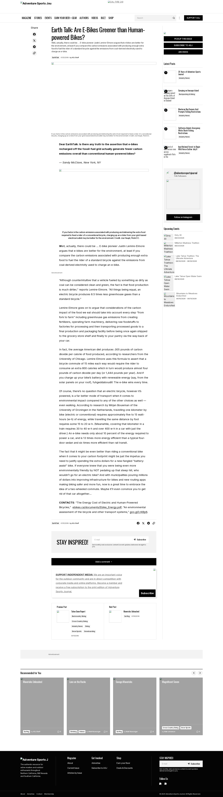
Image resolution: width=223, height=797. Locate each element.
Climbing (73, 732)
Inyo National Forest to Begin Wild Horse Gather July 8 (189, 148)
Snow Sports (76, 631)
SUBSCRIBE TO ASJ (183, 45)
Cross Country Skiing (80, 621)
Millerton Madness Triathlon (187, 243)
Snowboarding (89, 631)
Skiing (87, 626)
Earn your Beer (123, 763)
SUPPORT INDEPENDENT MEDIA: (89, 583)
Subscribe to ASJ (99, 768)
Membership (49, 794)
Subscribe (147, 593)
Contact (39, 794)
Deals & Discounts (125, 768)
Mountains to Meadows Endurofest (186, 294)
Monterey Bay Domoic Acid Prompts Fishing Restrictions (189, 110)
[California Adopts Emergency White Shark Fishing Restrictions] (170, 133)
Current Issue (73, 768)
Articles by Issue (74, 773)
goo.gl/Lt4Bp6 (138, 512)
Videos (82, 732)
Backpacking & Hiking (187, 94)
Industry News (77, 626)
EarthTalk (55, 57)
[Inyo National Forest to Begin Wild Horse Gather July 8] (170, 152)
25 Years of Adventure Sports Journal (189, 73)
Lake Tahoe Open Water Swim (188, 276)
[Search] (173, 18)
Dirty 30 (178, 235)
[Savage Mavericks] (134, 706)
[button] (179, 18)
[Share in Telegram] (34, 47)
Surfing (127, 616)
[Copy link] (34, 53)
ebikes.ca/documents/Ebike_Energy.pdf (97, 507)
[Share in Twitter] (34, 40)
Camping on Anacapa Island (188, 90)
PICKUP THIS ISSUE (183, 38)
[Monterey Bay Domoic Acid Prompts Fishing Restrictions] (170, 114)
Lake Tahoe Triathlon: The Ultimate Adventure (187, 257)
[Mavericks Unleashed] (130, 621)
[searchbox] (153, 18)
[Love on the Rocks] (88, 706)
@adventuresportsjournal (185, 173)
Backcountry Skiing (79, 616)
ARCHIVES (183, 52)
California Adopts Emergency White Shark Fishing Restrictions (189, 130)
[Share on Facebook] (34, 34)
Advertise (96, 763)
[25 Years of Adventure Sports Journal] (170, 77)
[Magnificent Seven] (181, 706)
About (70, 763)
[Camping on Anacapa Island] (170, 95)
